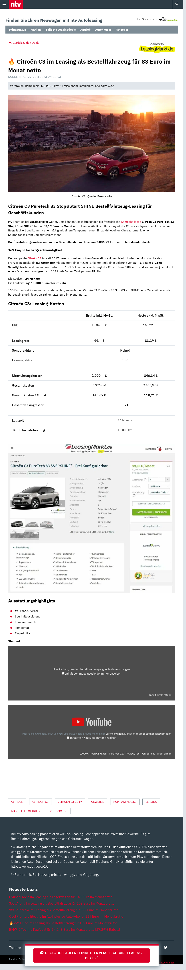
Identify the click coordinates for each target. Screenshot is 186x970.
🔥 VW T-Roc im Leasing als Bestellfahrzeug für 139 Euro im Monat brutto (63, 923)
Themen (15, 948)
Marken (36, 29)
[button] (16, 4)
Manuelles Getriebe (26, 811)
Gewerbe (97, 801)
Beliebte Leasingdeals (60, 29)
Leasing (151, 801)
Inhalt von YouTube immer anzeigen (93, 737)
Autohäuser (103, 29)
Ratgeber (122, 29)
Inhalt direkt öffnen (160, 695)
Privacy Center (166, 962)
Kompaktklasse (131, 221)
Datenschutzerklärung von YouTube (138, 733)
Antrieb (85, 29)
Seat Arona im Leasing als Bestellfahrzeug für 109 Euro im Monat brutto (61, 903)
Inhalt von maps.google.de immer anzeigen (93, 673)
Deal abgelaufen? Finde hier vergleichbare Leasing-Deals (93, 955)
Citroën (17, 801)
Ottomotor (58, 811)
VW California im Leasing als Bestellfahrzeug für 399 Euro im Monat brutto (63, 910)
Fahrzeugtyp (17, 29)
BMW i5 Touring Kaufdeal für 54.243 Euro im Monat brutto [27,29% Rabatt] (64, 929)
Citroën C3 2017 (70, 801)
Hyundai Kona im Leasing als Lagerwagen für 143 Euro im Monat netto (60, 897)
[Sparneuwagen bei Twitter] (165, 947)
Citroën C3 (34, 258)
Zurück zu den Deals (25, 42)
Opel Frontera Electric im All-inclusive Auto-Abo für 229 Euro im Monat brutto (66, 916)
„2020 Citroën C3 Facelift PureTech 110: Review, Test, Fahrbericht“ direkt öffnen (125, 753)
